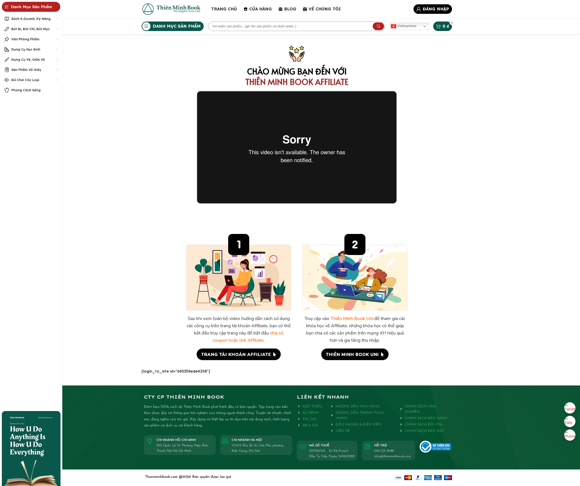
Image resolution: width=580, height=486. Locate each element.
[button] (239, 354)
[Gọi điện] (569, 435)
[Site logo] (172, 8)
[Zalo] (569, 421)
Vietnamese (406, 26)
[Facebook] (569, 408)
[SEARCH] (378, 26)
